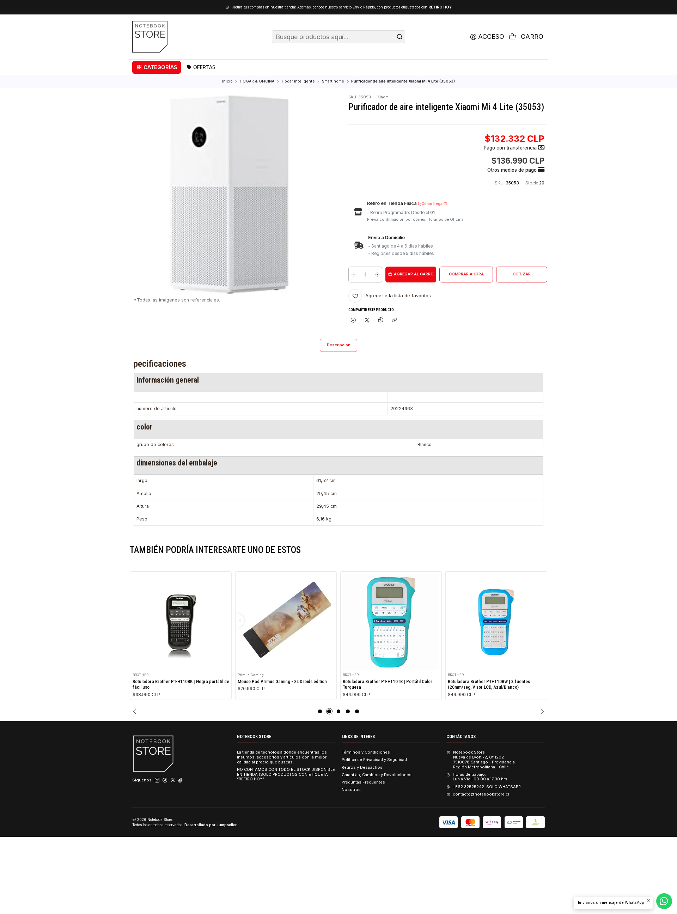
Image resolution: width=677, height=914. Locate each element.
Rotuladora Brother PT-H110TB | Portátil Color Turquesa (387, 684)
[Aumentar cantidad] (377, 274)
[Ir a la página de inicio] (149, 37)
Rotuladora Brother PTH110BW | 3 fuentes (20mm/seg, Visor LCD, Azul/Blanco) (489, 684)
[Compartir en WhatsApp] (380, 320)
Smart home (333, 82)
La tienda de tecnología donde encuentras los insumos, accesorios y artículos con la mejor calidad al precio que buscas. (282, 757)
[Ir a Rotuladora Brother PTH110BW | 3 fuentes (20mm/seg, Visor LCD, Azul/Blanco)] (496, 622)
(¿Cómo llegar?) (432, 203)
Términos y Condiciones (366, 752)
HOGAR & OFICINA (257, 82)
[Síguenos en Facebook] (164, 780)
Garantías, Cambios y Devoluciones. (377, 774)
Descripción (338, 345)
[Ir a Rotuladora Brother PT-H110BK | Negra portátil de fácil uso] (181, 622)
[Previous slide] (135, 711)
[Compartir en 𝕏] (367, 320)
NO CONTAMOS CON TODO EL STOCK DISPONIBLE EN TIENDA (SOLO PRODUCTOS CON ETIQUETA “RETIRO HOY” (286, 774)
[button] (156, 67)
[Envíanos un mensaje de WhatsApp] (664, 901)
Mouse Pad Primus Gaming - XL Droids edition (282, 681)
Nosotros (351, 789)
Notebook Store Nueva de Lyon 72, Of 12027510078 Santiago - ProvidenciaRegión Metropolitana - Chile (483, 759)
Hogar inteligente (298, 82)
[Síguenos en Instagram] (157, 780)
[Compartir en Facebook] (353, 320)
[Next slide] (541, 711)
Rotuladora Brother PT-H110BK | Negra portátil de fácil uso (181, 684)
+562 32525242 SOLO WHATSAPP (486, 786)
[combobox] (338, 36)
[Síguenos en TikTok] (180, 780)
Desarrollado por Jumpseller (210, 825)
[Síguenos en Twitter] (173, 780)
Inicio (227, 82)
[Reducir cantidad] (353, 274)
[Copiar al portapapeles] (394, 320)
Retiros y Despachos (362, 767)
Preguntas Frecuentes (363, 782)
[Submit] (399, 36)
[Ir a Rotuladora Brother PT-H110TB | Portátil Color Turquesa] (391, 622)
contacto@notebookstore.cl (481, 794)
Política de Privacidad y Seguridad (374, 759)
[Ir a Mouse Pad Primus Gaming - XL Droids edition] (286, 622)
